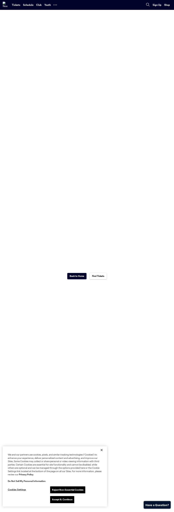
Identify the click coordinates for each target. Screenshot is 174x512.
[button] (55, 5)
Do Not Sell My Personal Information (27, 481)
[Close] (101, 450)
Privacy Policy (26, 474)
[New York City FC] (6, 5)
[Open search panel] (148, 5)
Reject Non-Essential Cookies (67, 489)
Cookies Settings (17, 489)
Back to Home (77, 276)
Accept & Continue (62, 499)
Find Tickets (98, 276)
